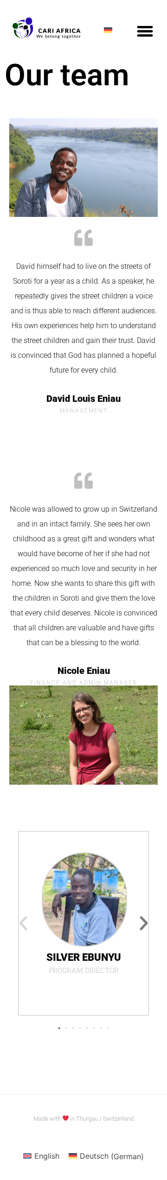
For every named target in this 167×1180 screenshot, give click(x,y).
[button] (145, 31)
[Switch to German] (108, 30)
